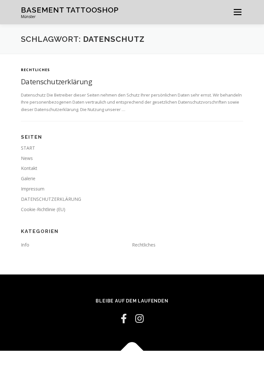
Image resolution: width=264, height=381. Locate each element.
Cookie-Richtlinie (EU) (43, 209)
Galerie (28, 178)
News (27, 158)
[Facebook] (124, 318)
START (28, 148)
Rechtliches (35, 69)
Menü (237, 12)
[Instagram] (139, 318)
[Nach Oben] (132, 350)
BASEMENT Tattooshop (70, 9)
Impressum (32, 189)
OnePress (151, 366)
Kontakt (29, 168)
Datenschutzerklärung (56, 81)
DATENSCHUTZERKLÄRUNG (51, 199)
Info (25, 245)
